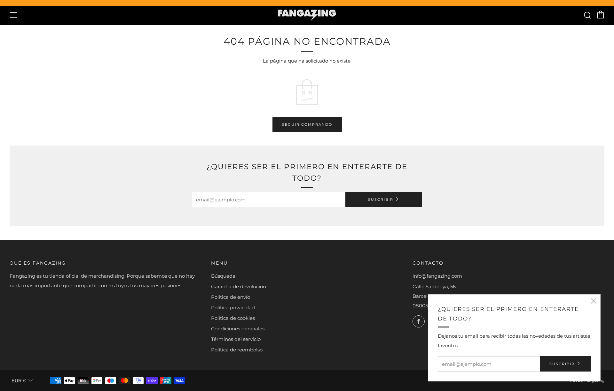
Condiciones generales (237, 329)
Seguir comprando (307, 124)
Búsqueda (223, 276)
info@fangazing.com (437, 276)
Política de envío (230, 297)
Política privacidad (233, 308)
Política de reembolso (237, 350)
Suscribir (380, 199)
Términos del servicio (236, 339)
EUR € (19, 380)
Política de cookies (233, 318)
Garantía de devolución (238, 286)
